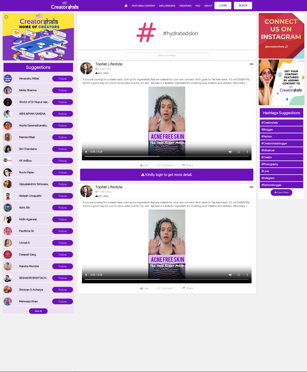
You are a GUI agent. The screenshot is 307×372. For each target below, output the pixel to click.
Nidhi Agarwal (28, 219)
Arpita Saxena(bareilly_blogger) (39, 125)
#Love (265, 171)
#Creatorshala (270, 122)
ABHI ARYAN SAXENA (32, 113)
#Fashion (267, 136)
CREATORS (185, 5)
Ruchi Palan (26, 172)
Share (189, 165)
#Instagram (268, 178)
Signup (243, 5)
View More (283, 192)
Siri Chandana (28, 149)
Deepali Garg (27, 254)
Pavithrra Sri (26, 231)
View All (38, 311)
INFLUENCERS (167, 5)
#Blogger (267, 129)
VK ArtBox (25, 160)
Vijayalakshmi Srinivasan (34, 184)
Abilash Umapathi (30, 195)
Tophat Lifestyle (108, 64)
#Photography (270, 164)
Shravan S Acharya (31, 289)
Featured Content (143, 5)
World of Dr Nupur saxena (35, 102)
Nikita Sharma (27, 90)
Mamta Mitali (27, 137)
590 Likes (103, 196)
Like (145, 165)
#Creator (267, 157)
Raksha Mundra (29, 266)
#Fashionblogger (271, 185)
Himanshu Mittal (29, 78)
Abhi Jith (24, 207)
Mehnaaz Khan (28, 301)
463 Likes (103, 73)
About (208, 5)
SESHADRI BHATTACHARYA (36, 278)
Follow (63, 78)
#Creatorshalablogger (274, 143)
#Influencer (268, 150)
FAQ (198, 5)
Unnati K (24, 242)
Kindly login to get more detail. (168, 174)
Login (223, 5)
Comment (166, 165)
